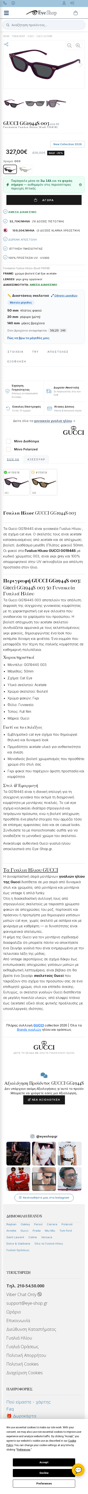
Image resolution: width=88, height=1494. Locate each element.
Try (35, 351)
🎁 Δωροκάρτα (21, 1416)
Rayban (11, 1224)
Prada (37, 1230)
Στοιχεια (15, 351)
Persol (38, 1224)
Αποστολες (58, 351)
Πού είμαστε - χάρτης (28, 1402)
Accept (44, 1462)
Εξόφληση (16, 361)
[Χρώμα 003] (10, 169)
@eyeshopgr (47, 1136)
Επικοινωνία (18, 1320)
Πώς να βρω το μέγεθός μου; (28, 338)
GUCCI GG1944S (44, 36)
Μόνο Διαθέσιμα (26, 441)
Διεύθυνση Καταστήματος (31, 1329)
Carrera (52, 1224)
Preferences (44, 1483)
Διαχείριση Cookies (24, 1373)
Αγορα (46, 200)
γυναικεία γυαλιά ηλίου (53, 421)
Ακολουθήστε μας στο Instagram (46, 1197)
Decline (44, 1473)
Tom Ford (65, 1230)
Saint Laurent (15, 1237)
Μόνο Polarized (26, 449)
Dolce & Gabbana (18, 1243)
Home (6, 36)
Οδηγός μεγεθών (66, 295)
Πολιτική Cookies (22, 1364)
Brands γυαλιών (29, 1030)
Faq (10, 1409)
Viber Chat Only (21, 1294)
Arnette (11, 1230)
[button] (80, 64)
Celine (32, 1237)
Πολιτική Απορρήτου (26, 1355)
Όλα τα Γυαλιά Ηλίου (48, 1243)
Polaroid (67, 1224)
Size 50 (13, 459)
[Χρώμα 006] (25, 169)
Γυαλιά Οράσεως (17, 1250)
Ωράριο (13, 1312)
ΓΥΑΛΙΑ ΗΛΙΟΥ (18, 36)
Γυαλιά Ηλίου (19, 1338)
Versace (46, 1237)
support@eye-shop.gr (27, 1303)
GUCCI (31, 36)
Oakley (25, 1224)
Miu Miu (50, 1230)
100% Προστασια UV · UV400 (28, 257)
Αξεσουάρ (36, 459)
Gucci (24, 1230)
